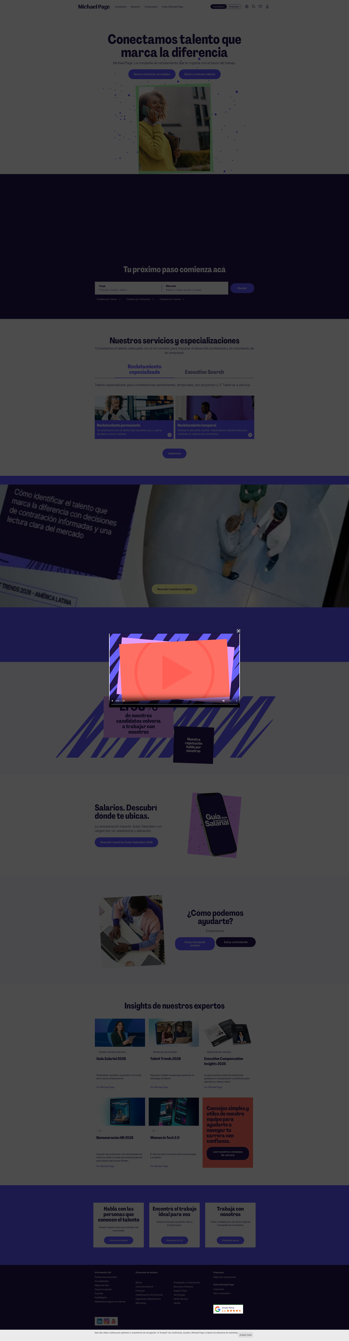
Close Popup (238, 631)
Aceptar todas (246, 1335)
